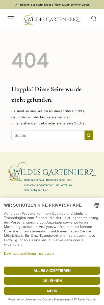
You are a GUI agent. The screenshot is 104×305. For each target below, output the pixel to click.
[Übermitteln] (89, 135)
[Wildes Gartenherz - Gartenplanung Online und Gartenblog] (52, 19)
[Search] (93, 19)
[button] (11, 19)
